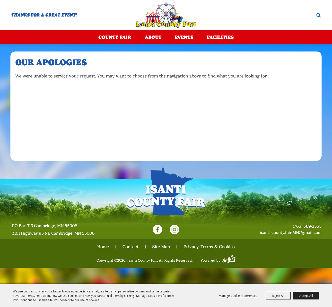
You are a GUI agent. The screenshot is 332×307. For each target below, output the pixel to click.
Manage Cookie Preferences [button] (238, 296)
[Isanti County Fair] (166, 15)
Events (184, 37)
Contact (130, 246)
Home (103, 246)
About (153, 37)
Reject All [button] (278, 296)
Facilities (220, 37)
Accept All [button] (306, 296)
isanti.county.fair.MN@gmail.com (291, 232)
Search (319, 15)
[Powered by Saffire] (229, 258)
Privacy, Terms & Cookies (209, 246)
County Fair (114, 37)
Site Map (161, 246)
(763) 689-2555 (307, 226)
